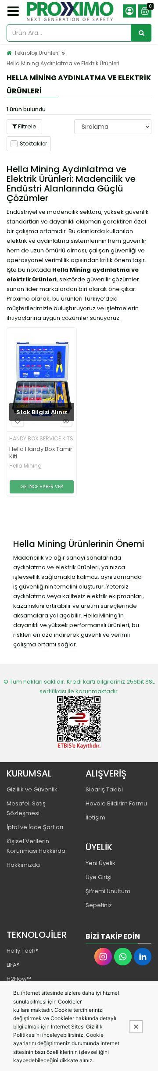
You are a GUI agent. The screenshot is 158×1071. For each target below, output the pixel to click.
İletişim (95, 817)
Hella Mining (25, 466)
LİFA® (13, 965)
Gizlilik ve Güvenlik (32, 789)
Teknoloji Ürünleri (36, 53)
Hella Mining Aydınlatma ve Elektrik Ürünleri (63, 63)
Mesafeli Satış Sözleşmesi (26, 808)
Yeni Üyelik (100, 863)
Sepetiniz (99, 905)
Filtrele (26, 126)
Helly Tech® (23, 951)
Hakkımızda (23, 865)
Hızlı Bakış (66, 421)
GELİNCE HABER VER (42, 486)
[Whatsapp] (123, 956)
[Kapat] (136, 1026)
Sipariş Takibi (104, 789)
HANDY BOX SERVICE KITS (41, 438)
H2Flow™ (19, 979)
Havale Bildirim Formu (116, 803)
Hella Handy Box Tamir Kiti (40, 453)
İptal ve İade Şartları (35, 827)
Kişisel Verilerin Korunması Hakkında (36, 846)
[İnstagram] (103, 956)
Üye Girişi (98, 877)
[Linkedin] (142, 956)
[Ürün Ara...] (141, 33)
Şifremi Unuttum (108, 891)
